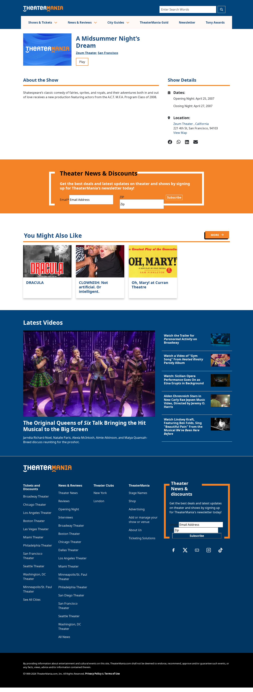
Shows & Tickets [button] (40, 22)
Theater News (68, 493)
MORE (215, 235)
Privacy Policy (93, 673)
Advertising (137, 509)
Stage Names (138, 493)
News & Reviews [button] (80, 22)
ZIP (122, 197)
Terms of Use (112, 673)
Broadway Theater (36, 496)
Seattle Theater (33, 566)
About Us (135, 530)
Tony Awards (215, 22)
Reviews (64, 501)
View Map (180, 133)
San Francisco (108, 53)
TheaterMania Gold (154, 22)
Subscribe (174, 197)
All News (64, 637)
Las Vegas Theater (36, 529)
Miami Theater (33, 537)
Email (64, 200)
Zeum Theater (183, 124)
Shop (132, 501)
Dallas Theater (68, 550)
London (99, 501)
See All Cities (32, 600)
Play (82, 62)
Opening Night (68, 509)
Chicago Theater (34, 505)
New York (100, 493)
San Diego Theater (71, 595)
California (202, 124)
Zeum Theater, (86, 53)
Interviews (65, 517)
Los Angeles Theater (37, 513)
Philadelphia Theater (37, 545)
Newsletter (187, 22)
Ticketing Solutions (142, 538)
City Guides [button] (116, 22)
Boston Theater (34, 521)
